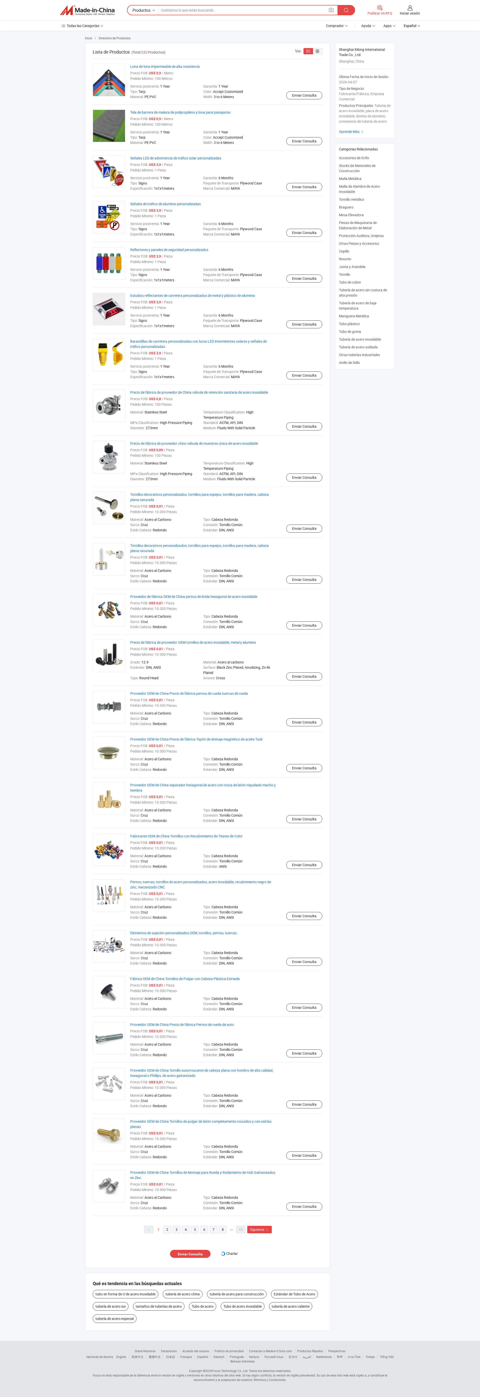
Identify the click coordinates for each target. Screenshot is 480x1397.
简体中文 (138, 1357)
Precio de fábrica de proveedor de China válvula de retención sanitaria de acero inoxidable (199, 392)
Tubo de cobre (350, 282)
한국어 (293, 1357)
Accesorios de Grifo (354, 157)
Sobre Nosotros (145, 1351)
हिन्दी (339, 1357)
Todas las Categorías (83, 25)
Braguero (346, 207)
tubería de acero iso (111, 1306)
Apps (388, 25)
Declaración (169, 1351)
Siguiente (259, 1229)
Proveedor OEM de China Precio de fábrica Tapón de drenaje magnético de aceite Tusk (196, 739)
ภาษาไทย (354, 1357)
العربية (307, 1357)
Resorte (345, 259)
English (121, 1357)
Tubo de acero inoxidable (243, 1306)
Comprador (335, 25)
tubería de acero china (183, 1294)
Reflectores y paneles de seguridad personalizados (169, 249)
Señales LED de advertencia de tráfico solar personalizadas (175, 158)
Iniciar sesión (410, 13)
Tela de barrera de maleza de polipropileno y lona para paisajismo (180, 112)
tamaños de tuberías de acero (159, 1306)
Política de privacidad (229, 1351)
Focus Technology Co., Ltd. (230, 1371)
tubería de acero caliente (291, 1306)
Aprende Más (351, 131)
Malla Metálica (350, 178)
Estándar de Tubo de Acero (294, 1294)
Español (202, 1357)
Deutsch (219, 1357)
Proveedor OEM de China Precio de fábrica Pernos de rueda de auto (182, 1024)
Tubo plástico (349, 323)
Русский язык (273, 1357)
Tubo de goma (350, 331)
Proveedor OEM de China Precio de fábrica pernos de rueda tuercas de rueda (189, 693)
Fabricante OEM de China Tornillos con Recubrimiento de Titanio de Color (186, 836)
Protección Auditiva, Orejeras (361, 235)
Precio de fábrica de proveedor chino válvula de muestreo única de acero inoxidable (194, 443)
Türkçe (370, 1357)
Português (237, 1357)
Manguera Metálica (354, 316)
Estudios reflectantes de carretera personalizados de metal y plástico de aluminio (192, 295)
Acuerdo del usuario (195, 1351)
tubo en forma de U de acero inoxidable (126, 1294)
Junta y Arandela (352, 266)
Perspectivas (337, 1351)
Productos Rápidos (310, 1351)
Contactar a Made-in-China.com (270, 1351)
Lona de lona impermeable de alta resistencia (165, 66)
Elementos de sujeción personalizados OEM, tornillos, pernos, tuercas (183, 932)
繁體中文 (155, 1357)
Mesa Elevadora (351, 214)
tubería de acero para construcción (237, 1294)
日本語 (170, 1357)
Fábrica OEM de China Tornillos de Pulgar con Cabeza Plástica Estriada (185, 978)
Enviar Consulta (304, 95)
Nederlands (324, 1357)
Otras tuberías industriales (359, 354)
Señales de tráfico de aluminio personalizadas (165, 203)
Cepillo (344, 251)
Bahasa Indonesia (242, 1361)
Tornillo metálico (351, 199)
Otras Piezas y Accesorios (359, 243)
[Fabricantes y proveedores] (87, 10)
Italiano (254, 1357)
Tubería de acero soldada (358, 347)
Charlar (232, 1253)
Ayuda (366, 25)
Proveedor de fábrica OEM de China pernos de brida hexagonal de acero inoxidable (193, 596)
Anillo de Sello (349, 362)
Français (186, 1357)
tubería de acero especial (115, 1318)
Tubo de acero (203, 1306)
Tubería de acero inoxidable (360, 339)
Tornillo (344, 274)
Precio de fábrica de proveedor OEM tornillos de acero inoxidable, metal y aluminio (193, 642)
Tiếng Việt (387, 1357)
